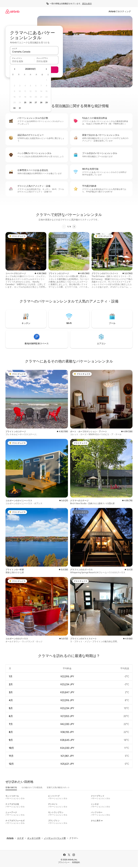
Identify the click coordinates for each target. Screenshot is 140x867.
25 (25, 102)
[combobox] (34, 51)
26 (30, 102)
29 (46, 102)
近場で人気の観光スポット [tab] (58, 787)
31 (20, 108)
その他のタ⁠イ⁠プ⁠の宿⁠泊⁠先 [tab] (31, 787)
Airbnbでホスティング (120, 11)
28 (41, 102)
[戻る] (64, 226)
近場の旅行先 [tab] (11, 787)
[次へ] (74, 226)
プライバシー (64, 862)
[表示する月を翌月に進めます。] (46, 69)
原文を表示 (87, 3)
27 (36, 102)
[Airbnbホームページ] (12, 11)
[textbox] (22, 61)
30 (14, 108)
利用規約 (76, 862)
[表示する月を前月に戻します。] (15, 69)
